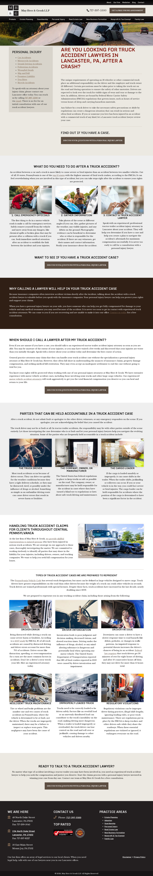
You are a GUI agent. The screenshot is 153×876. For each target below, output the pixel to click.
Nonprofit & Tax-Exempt (121, 19)
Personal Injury (58, 19)
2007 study (20, 641)
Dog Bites (22, 79)
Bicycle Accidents (26, 83)
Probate (12, 19)
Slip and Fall (24, 73)
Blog (134, 2)
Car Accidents (24, 57)
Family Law (139, 19)
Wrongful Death (26, 70)
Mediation (126, 2)
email (18, 101)
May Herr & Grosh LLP (35, 10)
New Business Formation (96, 19)
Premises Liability (26, 76)
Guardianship (42, 19)
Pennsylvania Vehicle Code (28, 580)
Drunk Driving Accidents (30, 64)
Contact (141, 2)
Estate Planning (26, 19)
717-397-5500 (97, 10)
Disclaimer (127, 857)
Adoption (108, 820)
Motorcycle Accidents (28, 61)
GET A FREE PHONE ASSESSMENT (127, 11)
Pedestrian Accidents (28, 67)
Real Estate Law (75, 19)
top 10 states (59, 175)
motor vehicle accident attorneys (25, 379)
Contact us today (118, 312)
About (109, 2)
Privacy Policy (139, 857)
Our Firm (116, 2)
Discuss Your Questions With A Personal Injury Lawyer (92, 140)
